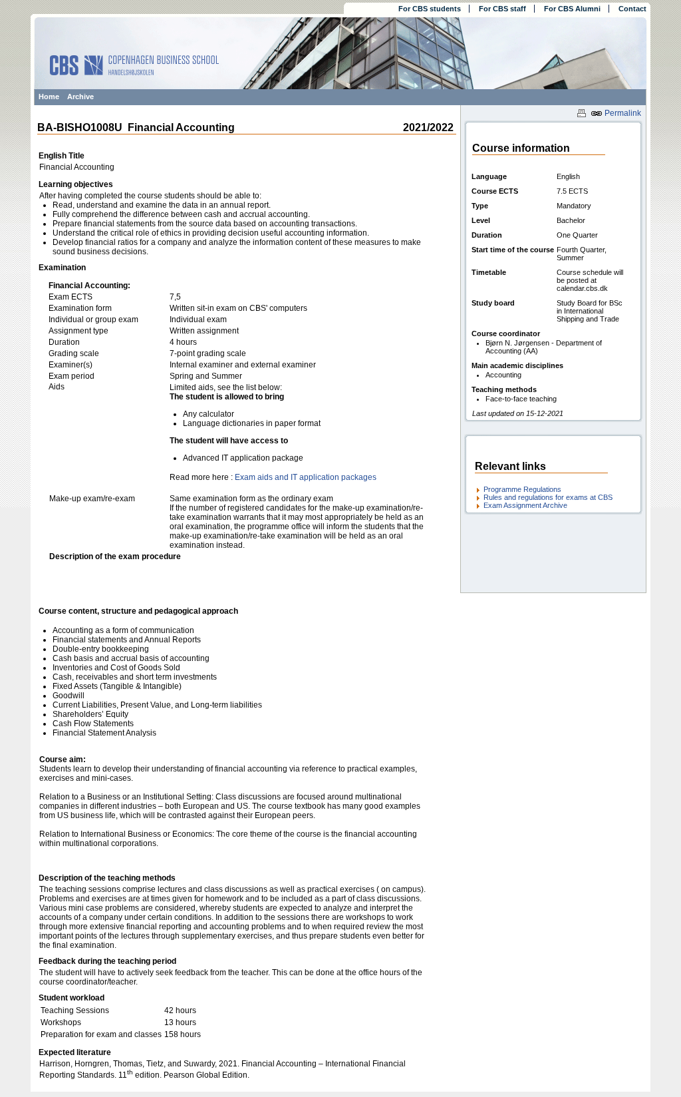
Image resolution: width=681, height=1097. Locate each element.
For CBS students (429, 9)
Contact (632, 9)
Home (49, 97)
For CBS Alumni (572, 9)
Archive (80, 97)
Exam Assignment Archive (525, 505)
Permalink (622, 113)
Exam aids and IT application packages (305, 477)
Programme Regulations (522, 489)
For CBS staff (502, 9)
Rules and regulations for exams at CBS (548, 497)
